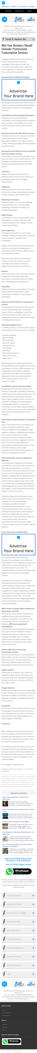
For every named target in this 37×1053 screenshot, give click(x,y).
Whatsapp (22, 6)
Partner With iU (6, 1013)
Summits (14, 6)
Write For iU (19, 11)
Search (29, 11)
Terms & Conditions (29, 1050)
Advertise (8, 11)
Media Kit (4, 1024)
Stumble (31, 6)
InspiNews (5, 6)
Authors (4, 1030)
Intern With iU (6, 1015)
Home (4, 1010)
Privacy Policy (18, 1052)
